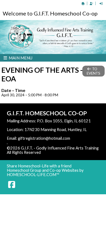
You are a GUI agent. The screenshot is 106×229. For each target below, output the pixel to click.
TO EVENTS (93, 71)
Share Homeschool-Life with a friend (39, 166)
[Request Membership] (91, 3)
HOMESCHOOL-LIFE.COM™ (33, 174)
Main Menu (20, 57)
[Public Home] (83, 3)
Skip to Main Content (64, 152)
